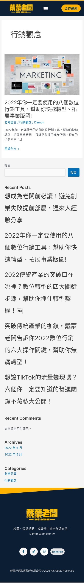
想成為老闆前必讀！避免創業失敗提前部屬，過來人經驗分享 (41, 208)
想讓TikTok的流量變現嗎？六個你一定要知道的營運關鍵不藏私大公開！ (41, 389)
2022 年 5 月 (13, 454)
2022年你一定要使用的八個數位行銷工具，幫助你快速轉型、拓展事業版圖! (42, 109)
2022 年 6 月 (13, 447)
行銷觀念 (25, 122)
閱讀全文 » (12, 148)
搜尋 (8, 165)
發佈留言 (11, 122)
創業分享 (11, 473)
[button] (45, 8)
